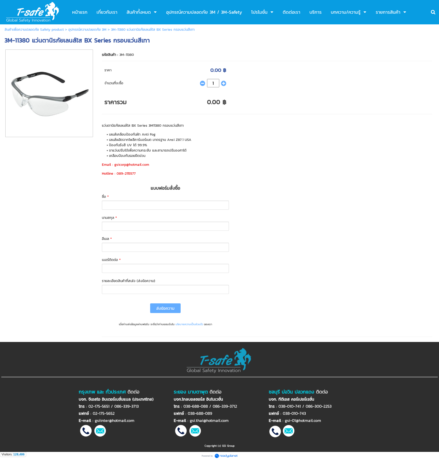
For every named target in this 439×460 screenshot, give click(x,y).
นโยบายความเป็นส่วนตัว (189, 324)
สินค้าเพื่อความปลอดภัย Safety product (35, 29)
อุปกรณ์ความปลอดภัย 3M (88, 29)
